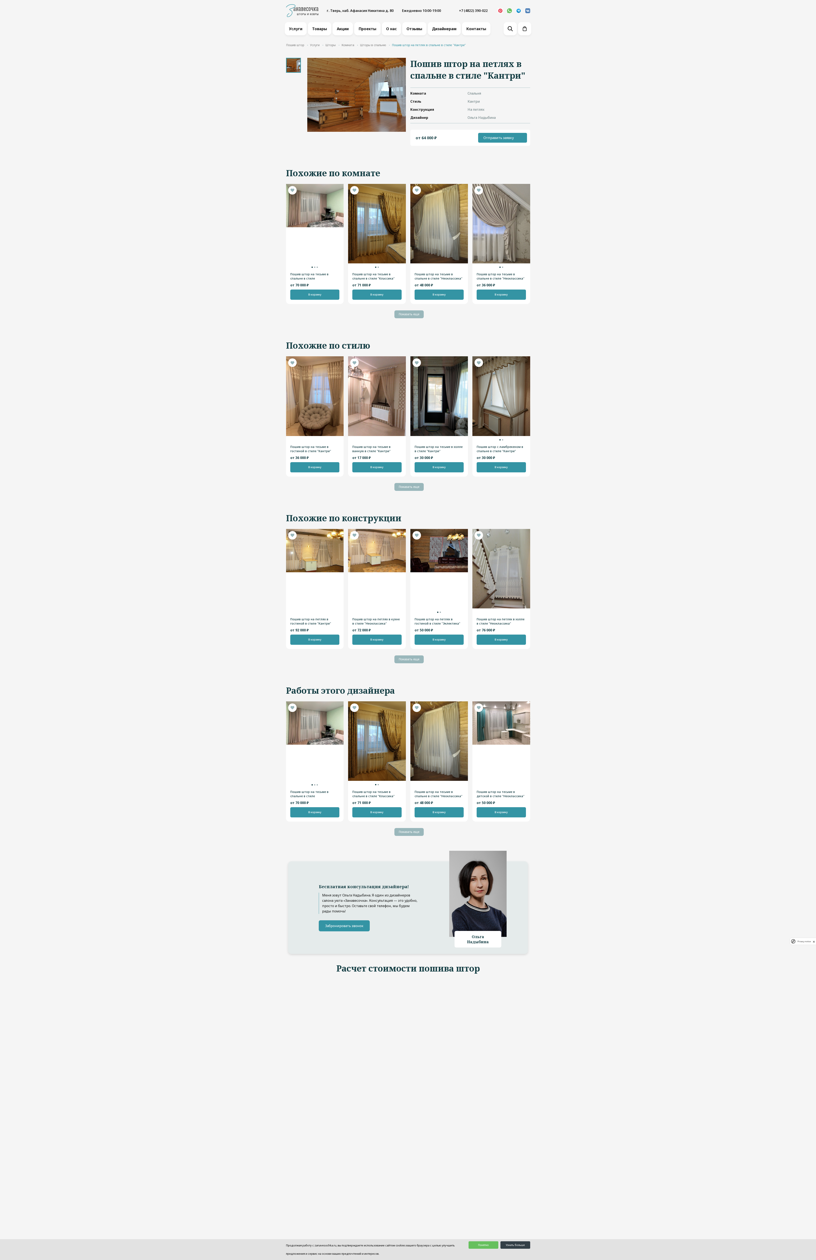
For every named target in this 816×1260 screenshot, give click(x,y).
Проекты (367, 28)
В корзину (314, 294)
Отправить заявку (498, 137)
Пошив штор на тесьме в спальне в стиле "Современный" (309, 276)
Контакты (476, 28)
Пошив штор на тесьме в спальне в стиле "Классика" (373, 276)
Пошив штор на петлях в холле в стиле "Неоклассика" (500, 621)
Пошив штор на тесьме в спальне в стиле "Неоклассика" (438, 276)
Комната (347, 45)
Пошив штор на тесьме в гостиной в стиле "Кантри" (310, 449)
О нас (391, 28)
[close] (814, 941)
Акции (343, 28)
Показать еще (409, 314)
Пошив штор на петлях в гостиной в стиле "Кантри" (310, 621)
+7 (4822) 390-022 (473, 10)
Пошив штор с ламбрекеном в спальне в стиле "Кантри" (500, 449)
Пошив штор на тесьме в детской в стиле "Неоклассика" (500, 794)
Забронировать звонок (344, 925)
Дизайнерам (444, 28)
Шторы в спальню (373, 45)
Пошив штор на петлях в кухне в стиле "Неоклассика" (376, 621)
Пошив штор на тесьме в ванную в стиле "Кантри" (371, 449)
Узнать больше (515, 1245)
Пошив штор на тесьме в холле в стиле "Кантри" (439, 449)
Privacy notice (804, 941)
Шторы (330, 45)
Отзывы (414, 28)
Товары (319, 28)
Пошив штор (295, 45)
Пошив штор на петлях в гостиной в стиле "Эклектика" (437, 621)
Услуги (295, 28)
